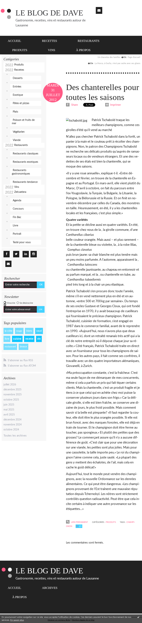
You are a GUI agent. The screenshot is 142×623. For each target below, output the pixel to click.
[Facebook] (7, 254)
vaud (39, 331)
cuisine (17, 339)
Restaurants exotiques (25, 162)
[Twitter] (16, 254)
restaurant (10, 346)
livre (7, 339)
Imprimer (115, 104)
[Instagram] (34, 254)
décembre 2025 (12, 389)
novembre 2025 (13, 394)
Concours (18, 209)
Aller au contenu (11, 3)
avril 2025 (9, 414)
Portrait (17, 234)
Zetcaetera (20, 192)
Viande (17, 140)
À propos (83, 50)
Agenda (17, 200)
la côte (8, 331)
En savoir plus (17, 620)
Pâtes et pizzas (21, 103)
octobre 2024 (11, 429)
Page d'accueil (134, 57)
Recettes (49, 41)
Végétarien (19, 132)
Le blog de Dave (49, 12)
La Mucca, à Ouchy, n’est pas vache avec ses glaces (117, 63)
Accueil (14, 41)
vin (39, 339)
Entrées (17, 86)
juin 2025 (9, 404)
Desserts (18, 78)
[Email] (99, 10)
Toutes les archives (15, 435)
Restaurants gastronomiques (21, 172)
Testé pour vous (22, 242)
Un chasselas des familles (109, 57)
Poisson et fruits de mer (23, 122)
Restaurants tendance (25, 182)
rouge (19, 331)
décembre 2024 (12, 419)
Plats (15, 112)
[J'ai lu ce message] (138, 617)
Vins (51, 50)
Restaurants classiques (25, 153)
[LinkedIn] (26, 254)
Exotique (18, 95)
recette (29, 339)
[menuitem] (16, 40)
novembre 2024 (13, 424)
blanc (29, 331)
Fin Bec (17, 217)
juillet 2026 (10, 384)
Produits (19, 50)
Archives (49, 588)
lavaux (23, 346)
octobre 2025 (11, 399)
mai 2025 (9, 409)
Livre (15, 225)
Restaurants (88, 41)
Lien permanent (79, 522)
